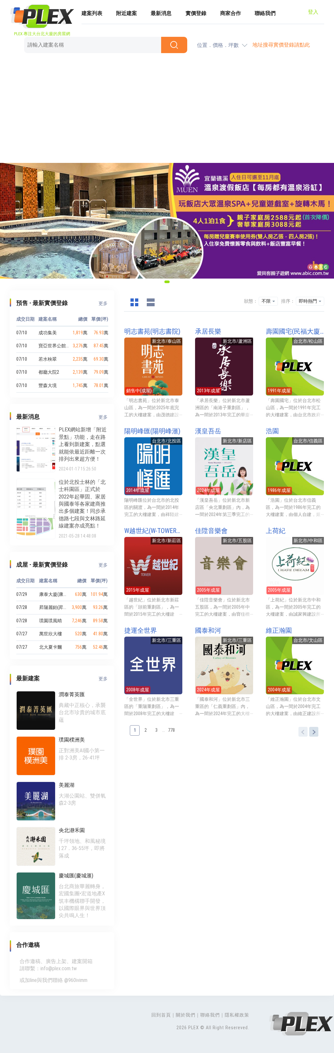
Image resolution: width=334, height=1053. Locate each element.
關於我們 (185, 1014)
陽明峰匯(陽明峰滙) (152, 431)
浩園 (272, 431)
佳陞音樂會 (211, 531)
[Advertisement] (167, 109)
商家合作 (230, 13)
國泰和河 (208, 630)
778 (171, 730)
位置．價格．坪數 (218, 45)
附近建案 (126, 13)
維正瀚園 (279, 630)
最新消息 (161, 13)
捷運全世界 (140, 630)
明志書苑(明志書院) (152, 331)
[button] (167, 282)
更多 (103, 303)
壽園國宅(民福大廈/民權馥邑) (295, 331)
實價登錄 (196, 13)
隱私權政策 (237, 1014)
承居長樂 (208, 331)
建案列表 (92, 13)
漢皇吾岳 (208, 431)
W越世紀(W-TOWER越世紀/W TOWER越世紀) (153, 531)
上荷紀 (275, 531)
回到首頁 (161, 1014)
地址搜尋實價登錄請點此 (281, 45)
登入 (313, 12)
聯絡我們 (265, 13)
